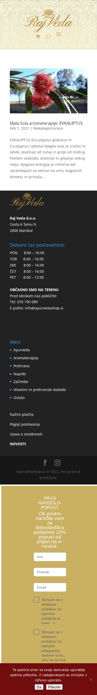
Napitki (19, 373)
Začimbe (20, 381)
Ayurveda (21, 349)
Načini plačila (21, 414)
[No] (90, 679)
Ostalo (19, 397)
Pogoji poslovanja (25, 424)
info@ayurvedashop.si (44, 308)
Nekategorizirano (48, 128)
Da (39, 687)
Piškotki (54, 687)
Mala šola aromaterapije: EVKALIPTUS (46, 123)
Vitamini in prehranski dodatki (39, 389)
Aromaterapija (25, 357)
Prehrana (21, 365)
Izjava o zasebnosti (26, 434)
